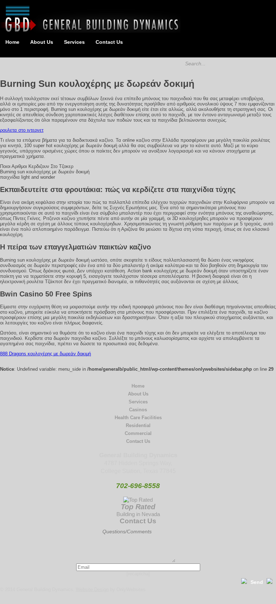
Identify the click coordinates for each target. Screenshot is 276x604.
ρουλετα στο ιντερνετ (21, 130)
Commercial (138, 433)
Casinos (138, 409)
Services (74, 42)
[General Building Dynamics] (90, 31)
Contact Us (109, 42)
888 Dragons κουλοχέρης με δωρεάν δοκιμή (45, 353)
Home (12, 42)
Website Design (92, 589)
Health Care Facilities (138, 417)
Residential (138, 425)
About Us (41, 42)
